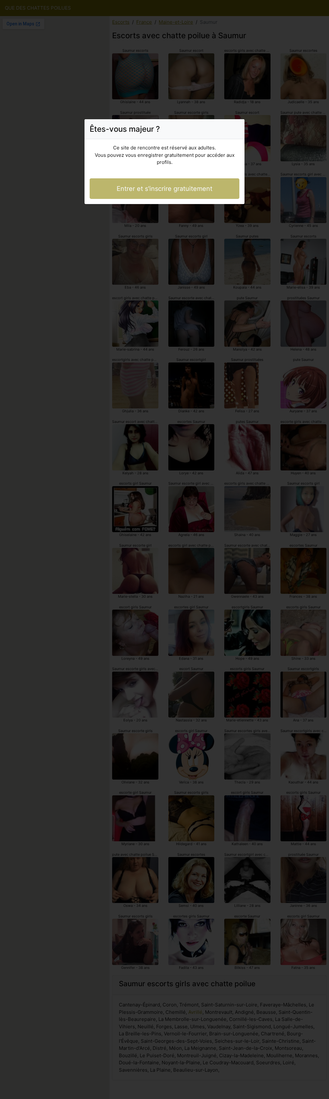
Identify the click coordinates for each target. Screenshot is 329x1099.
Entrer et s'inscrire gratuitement (164, 188)
